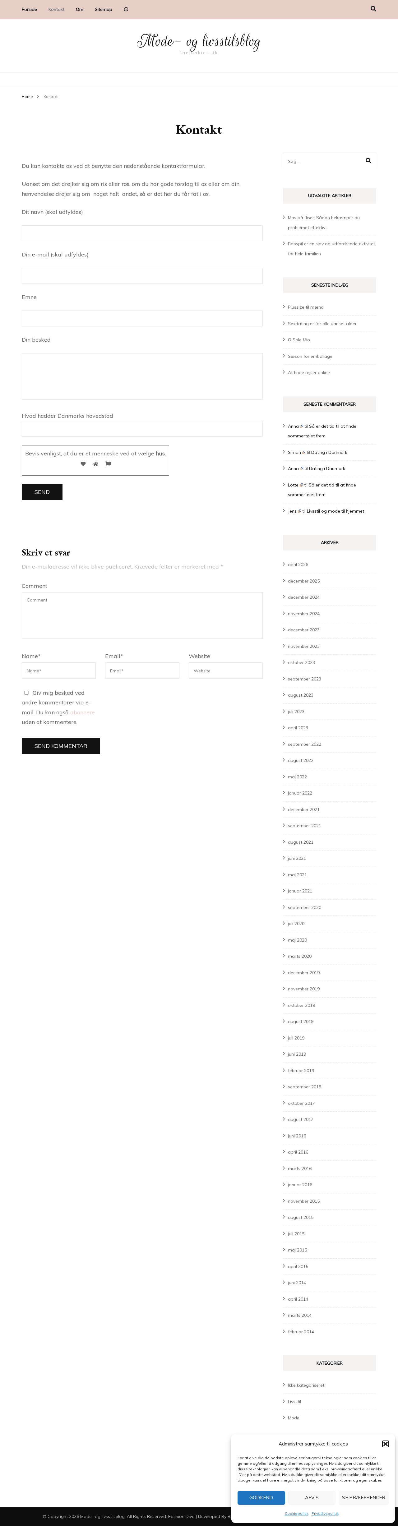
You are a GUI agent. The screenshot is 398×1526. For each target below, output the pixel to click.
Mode (293, 1418)
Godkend (261, 1498)
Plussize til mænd (306, 307)
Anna (293, 426)
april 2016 (298, 1152)
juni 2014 (297, 1282)
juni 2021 (297, 858)
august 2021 (300, 842)
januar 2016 (300, 1184)
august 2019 (300, 1021)
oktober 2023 (301, 662)
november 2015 (304, 1201)
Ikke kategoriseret (306, 1385)
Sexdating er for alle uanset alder (322, 323)
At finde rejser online (309, 372)
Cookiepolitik (296, 1513)
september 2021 (304, 825)
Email (114, 656)
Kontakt (56, 9)
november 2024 (304, 613)
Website (199, 656)
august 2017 (300, 1119)
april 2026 (298, 564)
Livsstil (294, 1401)
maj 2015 (297, 1250)
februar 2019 (301, 1070)
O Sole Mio (299, 340)
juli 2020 (296, 923)
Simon (294, 452)
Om (79, 9)
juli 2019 (296, 1038)
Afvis (312, 1498)
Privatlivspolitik (325, 1513)
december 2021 (304, 809)
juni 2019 (297, 1054)
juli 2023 (296, 711)
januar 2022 (300, 793)
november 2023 (304, 646)
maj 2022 (297, 777)
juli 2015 (296, 1234)
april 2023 (298, 728)
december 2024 (304, 597)
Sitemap (103, 9)
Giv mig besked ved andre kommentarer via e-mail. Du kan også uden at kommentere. (58, 707)
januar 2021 (300, 891)
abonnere (82, 712)
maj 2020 (297, 940)
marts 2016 (300, 1168)
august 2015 (300, 1217)
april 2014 (298, 1299)
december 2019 (304, 972)
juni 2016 (297, 1136)
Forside (29, 9)
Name (31, 656)
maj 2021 (297, 875)
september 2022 (304, 744)
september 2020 (304, 907)
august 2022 (300, 760)
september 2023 (304, 679)
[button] (385, 1444)
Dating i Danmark (329, 452)
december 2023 (304, 630)
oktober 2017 (301, 1103)
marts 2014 (300, 1315)
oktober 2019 (301, 1005)
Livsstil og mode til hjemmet (335, 511)
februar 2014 (301, 1332)
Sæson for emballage (310, 356)
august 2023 (300, 695)
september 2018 (304, 1087)
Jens (292, 511)
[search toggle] (373, 9)
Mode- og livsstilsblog (199, 41)
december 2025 (304, 581)
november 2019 (304, 989)
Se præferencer (363, 1498)
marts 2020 (300, 956)
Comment (34, 585)
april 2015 (298, 1266)
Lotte (293, 485)
